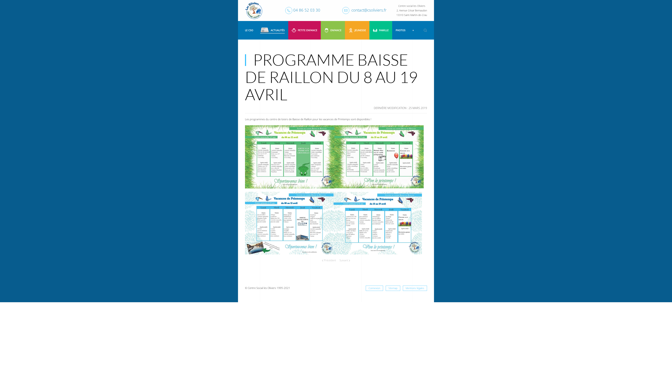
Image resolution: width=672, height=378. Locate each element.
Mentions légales (415, 288)
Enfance (335, 30)
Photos (400, 30)
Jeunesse (360, 30)
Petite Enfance (307, 30)
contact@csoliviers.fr (369, 10)
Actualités (278, 30)
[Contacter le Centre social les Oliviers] (345, 10)
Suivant (344, 260)
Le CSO (249, 30)
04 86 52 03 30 (306, 10)
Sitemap (392, 288)
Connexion (374, 288)
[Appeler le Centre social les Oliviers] (288, 10)
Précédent (329, 260)
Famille (384, 30)
